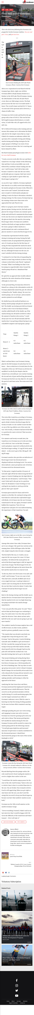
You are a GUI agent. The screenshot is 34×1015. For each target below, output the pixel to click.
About (13, 1001)
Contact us (22, 1003)
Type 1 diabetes (20, 821)
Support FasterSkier (13, 1003)
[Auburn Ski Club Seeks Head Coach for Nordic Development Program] (16, 928)
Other (6, 9)
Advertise (25, 1001)
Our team (19, 1001)
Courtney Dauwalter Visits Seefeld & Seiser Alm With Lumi (15, 904)
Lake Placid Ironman (8, 821)
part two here (15, 34)
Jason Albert (4, 20)
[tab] (3, 872)
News (3, 9)
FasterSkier (29, 942)
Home (8, 1001)
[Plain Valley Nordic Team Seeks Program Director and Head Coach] (16, 955)
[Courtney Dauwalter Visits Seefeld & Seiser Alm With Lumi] (16, 900)
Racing (11, 9)
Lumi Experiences (28, 909)
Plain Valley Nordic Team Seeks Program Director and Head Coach (16, 959)
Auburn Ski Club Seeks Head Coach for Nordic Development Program (16, 937)
